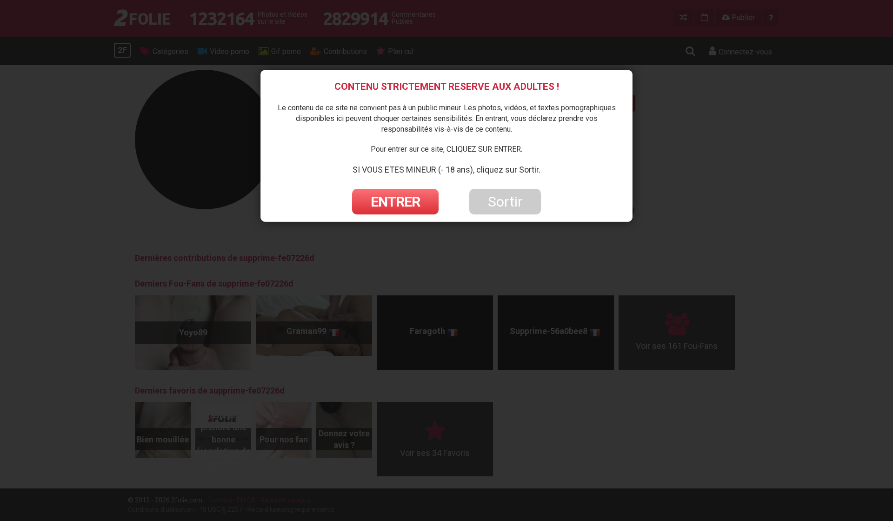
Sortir (505, 202)
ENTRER (395, 202)
